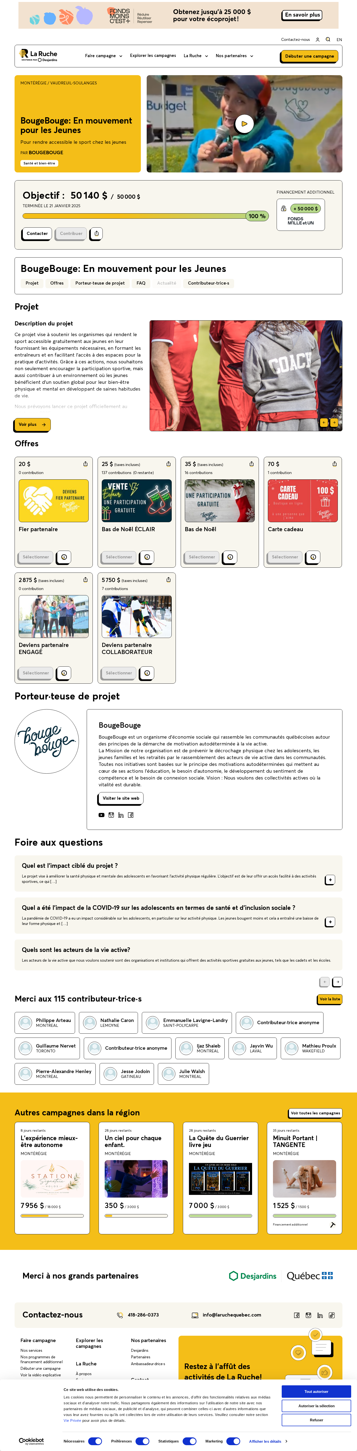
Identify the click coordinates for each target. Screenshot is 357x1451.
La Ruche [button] (193, 56)
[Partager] (97, 233)
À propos (84, 1374)
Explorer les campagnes (153, 56)
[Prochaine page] (337, 981)
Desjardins (139, 1350)
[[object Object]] (328, 39)
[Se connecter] (318, 40)
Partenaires (140, 1357)
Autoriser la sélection (316, 1406)
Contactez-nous (295, 40)
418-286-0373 (143, 1315)
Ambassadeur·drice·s (148, 1364)
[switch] (142, 1441)
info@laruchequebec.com (232, 1315)
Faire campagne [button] (100, 56)
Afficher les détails (265, 1441)
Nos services (31, 1350)
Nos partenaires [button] (231, 56)
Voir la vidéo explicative (40, 1375)
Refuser (316, 1420)
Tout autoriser (316, 1391)
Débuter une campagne (40, 1368)
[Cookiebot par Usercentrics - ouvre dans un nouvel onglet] (31, 1441)
